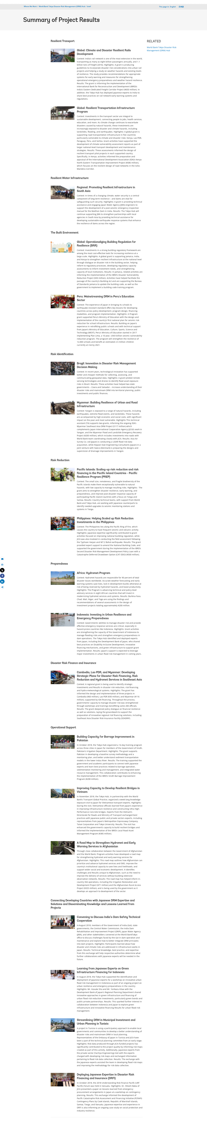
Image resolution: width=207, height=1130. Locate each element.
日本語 (181, 6)
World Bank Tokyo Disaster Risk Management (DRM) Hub (62, 6)
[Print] (2, 564)
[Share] (2, 576)
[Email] (2, 559)
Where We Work (30, 6)
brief (89, 6)
